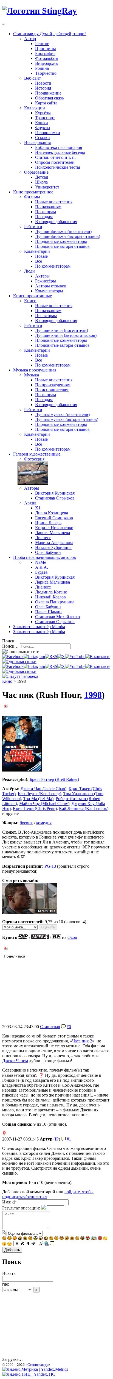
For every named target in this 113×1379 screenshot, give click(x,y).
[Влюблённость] (88, 1238)
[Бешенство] (72, 1238)
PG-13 (50, 866)
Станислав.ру (37, 1365)
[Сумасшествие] (46, 1238)
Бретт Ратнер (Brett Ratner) (54, 779)
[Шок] (41, 1238)
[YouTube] (75, 656)
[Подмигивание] (9, 1238)
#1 (69, 1139)
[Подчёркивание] (28, 1244)
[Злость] (67, 1238)
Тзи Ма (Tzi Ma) (38, 798)
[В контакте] (97, 656)
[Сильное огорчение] (35, 1238)
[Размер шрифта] (41, 1244)
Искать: (9, 1273)
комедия (44, 822)
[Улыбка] (4, 1238)
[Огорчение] (30, 1238)
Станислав (50, 1026)
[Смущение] (77, 1238)
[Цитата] (52, 1244)
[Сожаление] (82, 1238)
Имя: (6, 1202)
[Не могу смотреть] (9, 1244)
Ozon (72, 937)
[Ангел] (94, 1238)
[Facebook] (13, 656)
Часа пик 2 (82, 1041)
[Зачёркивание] (33, 1244)
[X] (61, 656)
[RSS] (51, 656)
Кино (7, 681)
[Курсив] (22, 1244)
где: (5, 1284)
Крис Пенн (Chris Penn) (35, 808)
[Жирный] (17, 1244)
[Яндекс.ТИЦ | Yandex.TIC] (28, 1374)
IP (57, 1139)
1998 (93, 695)
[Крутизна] (62, 1238)
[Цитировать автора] (63, 1026)
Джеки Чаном (15, 1060)
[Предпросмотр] (4, 1233)
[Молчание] (56, 1238)
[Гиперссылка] (46, 1244)
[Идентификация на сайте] (14, 1202)
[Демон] (100, 1238)
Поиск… (10, 646)
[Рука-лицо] (4, 1244)
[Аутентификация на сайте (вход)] (20, 676)
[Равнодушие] (51, 1238)
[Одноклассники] (19, 661)
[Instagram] (34, 656)
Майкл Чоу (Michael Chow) (44, 803)
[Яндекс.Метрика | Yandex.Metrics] (35, 1369)
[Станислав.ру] (39, 11)
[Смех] (25, 1238)
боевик (26, 822)
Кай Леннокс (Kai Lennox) (83, 808)
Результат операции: (21, 1208)
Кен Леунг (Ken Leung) (39, 793)
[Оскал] (20, 1238)
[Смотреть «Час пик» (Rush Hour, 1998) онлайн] (29, 912)
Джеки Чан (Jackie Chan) (43, 788)
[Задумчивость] (105, 1238)
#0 (69, 1026)
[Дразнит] (15, 1238)
